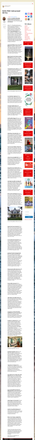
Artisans (26, 25)
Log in (9, 16)
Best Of (26, 26)
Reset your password (28, 219)
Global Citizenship (28, 30)
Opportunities (27, 37)
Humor (26, 32)
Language (26, 34)
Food (25, 31)
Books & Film (27, 27)
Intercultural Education (29, 33)
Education (26, 28)
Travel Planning (27, 38)
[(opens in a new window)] (26, 13)
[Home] (6, 6)
